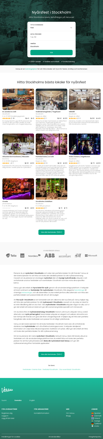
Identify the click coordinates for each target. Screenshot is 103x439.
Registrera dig (7, 413)
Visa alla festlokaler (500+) (51, 232)
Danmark (97, 416)
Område (33, 43)
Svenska (17, 400)
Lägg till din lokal (8, 418)
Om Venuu (70, 413)
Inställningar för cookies (11, 437)
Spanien (97, 413)
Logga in (5, 416)
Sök (51, 52)
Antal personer (35, 34)
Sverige (97, 421)
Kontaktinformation (41, 413)
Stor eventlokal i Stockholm (69, 369)
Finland (97, 418)
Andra (96, 426)
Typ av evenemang (36, 25)
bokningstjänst (31, 69)
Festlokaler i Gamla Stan (32, 369)
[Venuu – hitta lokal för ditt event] (6, 4)
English (32, 400)
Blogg (68, 416)
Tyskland (97, 423)
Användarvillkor (54, 437)
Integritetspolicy (95, 437)
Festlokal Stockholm (50, 369)
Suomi (4, 400)
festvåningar (79, 290)
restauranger (27, 292)
